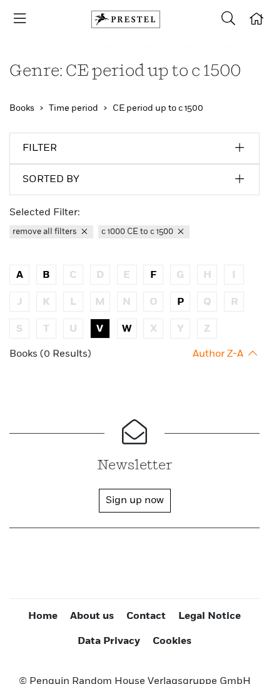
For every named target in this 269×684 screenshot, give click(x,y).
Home (43, 616)
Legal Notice (209, 616)
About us (92, 616)
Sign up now (135, 501)
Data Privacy (109, 641)
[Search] (228, 19)
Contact (146, 616)
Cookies (172, 641)
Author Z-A (219, 354)
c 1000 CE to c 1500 (138, 232)
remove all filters (46, 232)
